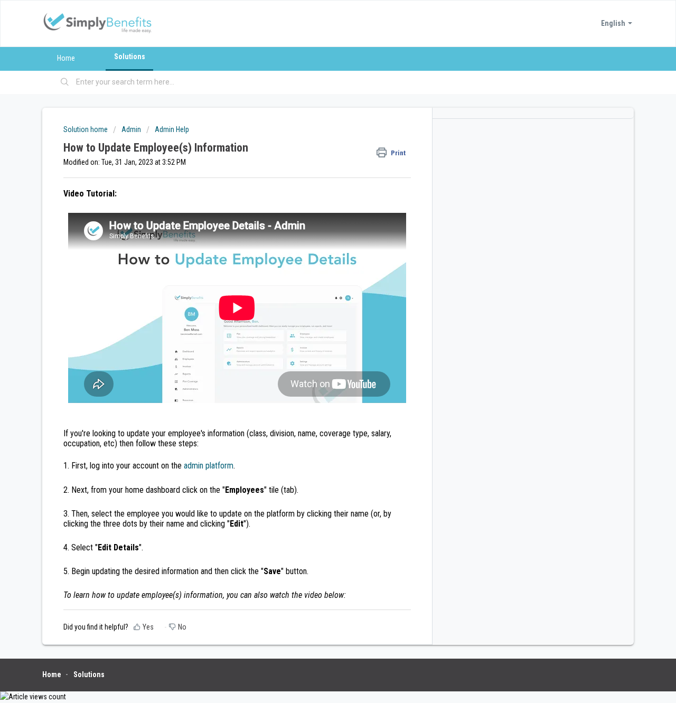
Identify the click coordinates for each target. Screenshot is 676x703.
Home (66, 58)
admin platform (208, 466)
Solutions (129, 56)
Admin (131, 129)
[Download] (318, 215)
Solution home (86, 129)
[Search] (65, 82)
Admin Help (172, 129)
